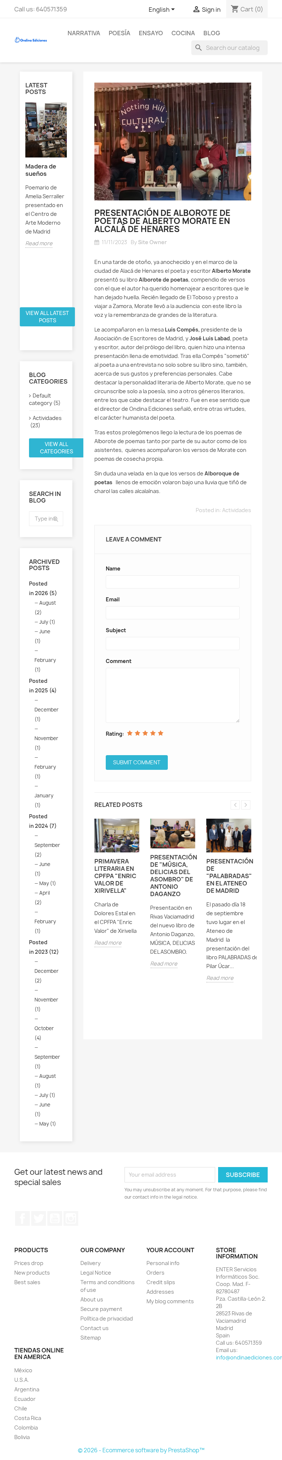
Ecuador (25, 1398)
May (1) (47, 883)
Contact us (94, 1328)
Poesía (119, 33)
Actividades (236, 510)
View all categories (56, 448)
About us (91, 1299)
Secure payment (101, 1308)
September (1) (47, 1062)
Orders (155, 1272)
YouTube (54, 1218)
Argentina (26, 1389)
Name (113, 568)
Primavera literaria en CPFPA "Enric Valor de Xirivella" (115, 876)
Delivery (90, 1263)
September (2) (47, 850)
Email (113, 599)
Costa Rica (27, 1417)
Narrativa (84, 33)
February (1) (45, 665)
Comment (118, 660)
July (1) (47, 622)
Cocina (183, 33)
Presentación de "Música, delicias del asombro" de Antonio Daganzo (172, 875)
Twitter (38, 1218)
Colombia (26, 1427)
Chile (20, 1408)
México (23, 1370)
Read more (39, 243)
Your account (170, 1250)
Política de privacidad (106, 1318)
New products (32, 1272)
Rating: (115, 733)
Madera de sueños (40, 170)
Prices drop (28, 1263)
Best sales (27, 1282)
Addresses (160, 1291)
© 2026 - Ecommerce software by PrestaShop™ (141, 1450)
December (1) (47, 714)
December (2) (47, 976)
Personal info (163, 1263)
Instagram (71, 1218)
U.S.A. (21, 1379)
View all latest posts (47, 316)
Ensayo (151, 33)
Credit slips (161, 1282)
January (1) (44, 800)
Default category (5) (45, 399)
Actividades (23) (45, 421)
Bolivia (22, 1437)
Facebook (22, 1218)
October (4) (44, 1033)
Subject (116, 630)
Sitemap (90, 1337)
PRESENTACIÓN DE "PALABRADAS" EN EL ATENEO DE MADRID (229, 876)
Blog (211, 33)
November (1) (46, 743)
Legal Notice (95, 1272)
